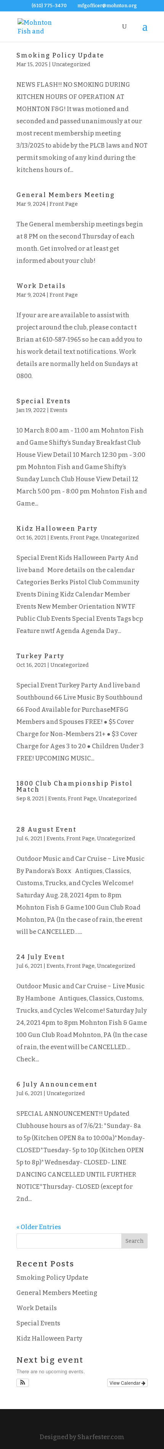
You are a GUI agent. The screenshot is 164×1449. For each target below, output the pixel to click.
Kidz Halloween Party (57, 528)
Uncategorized (71, 64)
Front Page (64, 204)
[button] (23, 1383)
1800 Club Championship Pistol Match (74, 786)
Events (59, 410)
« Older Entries (38, 1227)
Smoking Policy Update (60, 55)
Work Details (41, 285)
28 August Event (46, 829)
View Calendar (125, 1382)
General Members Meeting (65, 195)
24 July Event (40, 957)
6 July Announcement (56, 1084)
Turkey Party (40, 656)
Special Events (43, 401)
